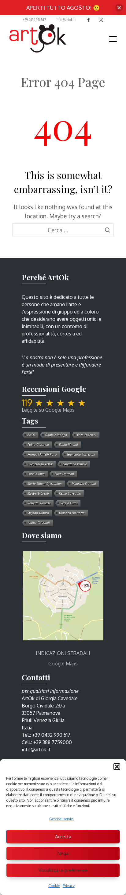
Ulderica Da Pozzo (72, 513)
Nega (63, 853)
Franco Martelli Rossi (42, 454)
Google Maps (63, 664)
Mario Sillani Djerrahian (45, 484)
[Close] (119, 8)
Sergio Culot (69, 503)
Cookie (54, 885)
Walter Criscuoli (39, 523)
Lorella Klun (36, 474)
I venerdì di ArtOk (40, 464)
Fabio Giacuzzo (38, 444)
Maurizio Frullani (84, 484)
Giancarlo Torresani (81, 454)
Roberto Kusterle (39, 503)
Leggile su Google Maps (48, 410)
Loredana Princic (75, 464)
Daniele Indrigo (56, 435)
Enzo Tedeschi (86, 435)
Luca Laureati (64, 474)
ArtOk (31, 435)
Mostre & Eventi (38, 493)
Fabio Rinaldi (68, 444)
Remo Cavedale (70, 493)
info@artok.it (66, 19)
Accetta (63, 837)
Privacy (69, 885)
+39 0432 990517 (34, 19)
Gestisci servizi (61, 819)
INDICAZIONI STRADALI (63, 653)
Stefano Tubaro (38, 513)
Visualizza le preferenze (63, 870)
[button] (117, 767)
